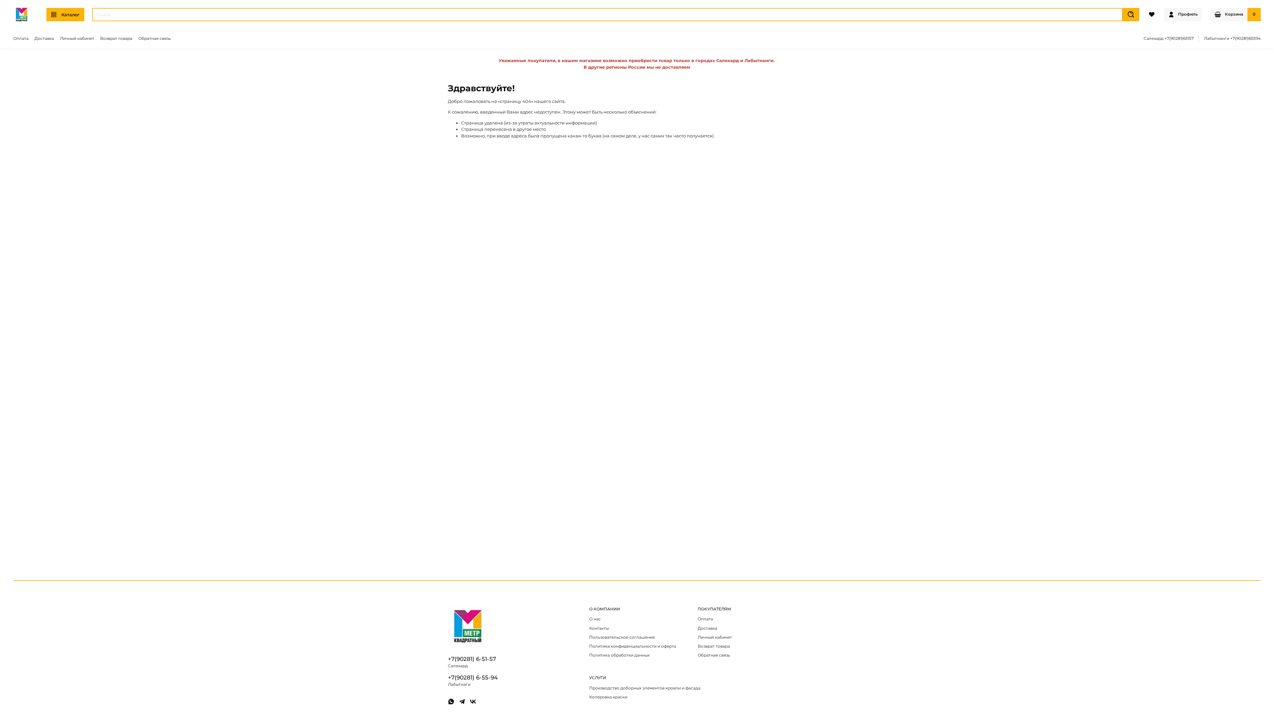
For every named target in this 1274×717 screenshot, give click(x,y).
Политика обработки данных (619, 655)
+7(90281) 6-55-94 (473, 677)
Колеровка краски (608, 697)
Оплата (21, 38)
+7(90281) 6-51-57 (472, 659)
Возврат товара (116, 38)
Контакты (599, 628)
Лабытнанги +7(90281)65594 (1232, 38)
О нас (595, 619)
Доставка (44, 38)
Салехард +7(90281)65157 (1169, 38)
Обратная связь (154, 38)
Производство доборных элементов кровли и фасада (644, 688)
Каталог (70, 14)
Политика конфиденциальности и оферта (632, 646)
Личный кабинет (77, 38)
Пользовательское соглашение (622, 637)
